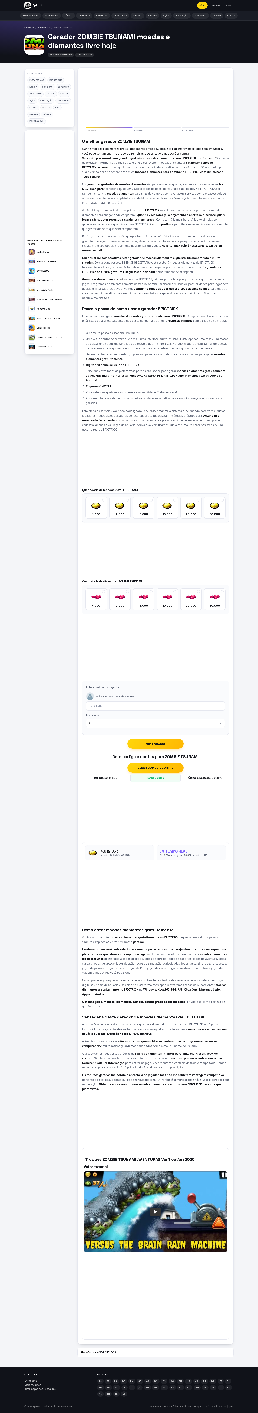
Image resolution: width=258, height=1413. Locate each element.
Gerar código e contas (156, 768)
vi (124, 1393)
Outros (215, 5)
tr (116, 1393)
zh (180, 1381)
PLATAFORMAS (31, 15)
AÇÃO (166, 15)
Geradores (30, 1380)
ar (147, 1381)
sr (205, 1387)
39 (115, 777)
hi (108, 1387)
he (100, 1387)
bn (156, 1381)
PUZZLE (231, 15)
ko (147, 1387)
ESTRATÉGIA (51, 15)
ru (197, 1387)
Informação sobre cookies (40, 1389)
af (139, 1381)
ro (188, 1387)
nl (212, 1381)
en (131, 1381)
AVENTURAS (120, 15)
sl (221, 1387)
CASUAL (137, 15)
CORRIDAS (84, 15)
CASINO (217, 15)
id (132, 1387)
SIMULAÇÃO (182, 15)
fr (115, 1381)
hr (188, 1381)
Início (202, 5)
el (228, 1381)
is (124, 1387)
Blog (228, 5)
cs (196, 1381)
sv (228, 1387)
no (164, 1387)
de (123, 1381)
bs (164, 1381)
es (100, 1381)
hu (116, 1387)
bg (172, 1381)
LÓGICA (68, 15)
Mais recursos (32, 1384)
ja (139, 1387)
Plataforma (93, 715)
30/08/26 (217, 777)
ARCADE (152, 15)
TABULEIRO (200, 15)
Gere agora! (155, 744)
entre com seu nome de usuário (115, 696)
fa (172, 1387)
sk (213, 1387)
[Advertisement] (49, 186)
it (108, 1381)
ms (155, 1387)
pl (180, 1387)
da (204, 1381)
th (108, 1393)
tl (100, 1393)
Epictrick (29, 27)
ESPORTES (102, 15)
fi (221, 1381)
